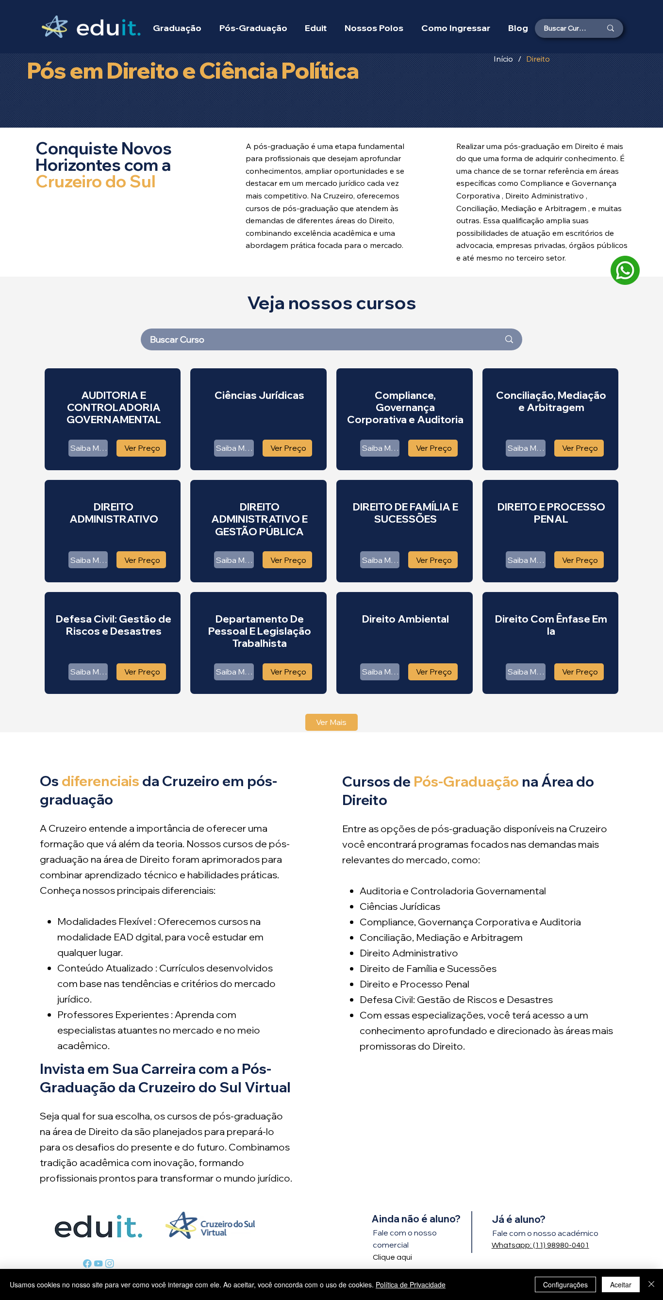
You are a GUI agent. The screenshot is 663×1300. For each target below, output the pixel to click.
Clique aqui (392, 1257)
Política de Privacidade (411, 1284)
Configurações (565, 1284)
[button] (374, 27)
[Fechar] (651, 1284)
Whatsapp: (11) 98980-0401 (540, 1245)
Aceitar (620, 1284)
